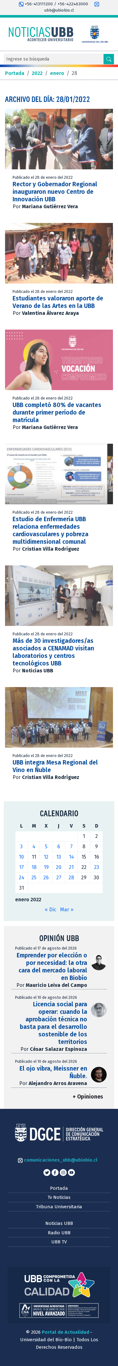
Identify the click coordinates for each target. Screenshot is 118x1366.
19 (46, 867)
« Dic (50, 910)
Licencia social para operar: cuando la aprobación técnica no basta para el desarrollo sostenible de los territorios (53, 1023)
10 (21, 857)
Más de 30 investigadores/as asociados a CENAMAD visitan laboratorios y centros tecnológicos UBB (53, 652)
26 (46, 878)
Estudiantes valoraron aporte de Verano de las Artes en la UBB (58, 302)
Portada (59, 1188)
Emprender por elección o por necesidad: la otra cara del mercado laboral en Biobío (52, 967)
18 (34, 867)
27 (58, 878)
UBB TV (59, 1242)
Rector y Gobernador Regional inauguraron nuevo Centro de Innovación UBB (55, 192)
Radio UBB (59, 1233)
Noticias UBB (59, 1223)
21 (71, 867)
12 (46, 857)
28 (71, 878)
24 (21, 878)
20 (58, 867)
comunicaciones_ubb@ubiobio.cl (60, 1160)
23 (96, 867)
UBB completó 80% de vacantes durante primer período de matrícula (57, 412)
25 (34, 878)
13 (58, 857)
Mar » (66, 910)
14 (71, 857)
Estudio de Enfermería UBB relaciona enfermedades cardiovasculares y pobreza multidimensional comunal (50, 530)
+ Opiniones (88, 1096)
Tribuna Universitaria (59, 1207)
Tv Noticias (59, 1197)
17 (21, 867)
